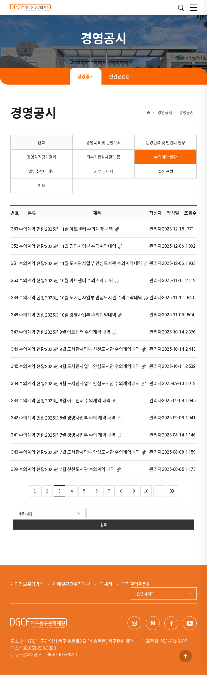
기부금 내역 (103, 171)
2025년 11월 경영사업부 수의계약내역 (80, 246)
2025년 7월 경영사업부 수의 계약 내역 (80, 435)
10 (146, 491)
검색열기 (180, 8)
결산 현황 (165, 171)
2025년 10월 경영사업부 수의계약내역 (80, 315)
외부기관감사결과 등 (103, 157)
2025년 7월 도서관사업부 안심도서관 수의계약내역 (92, 452)
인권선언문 (119, 76)
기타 (41, 186)
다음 (159, 491)
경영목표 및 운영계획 (103, 142)
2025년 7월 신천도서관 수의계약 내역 (80, 469)
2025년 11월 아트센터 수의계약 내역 (79, 229)
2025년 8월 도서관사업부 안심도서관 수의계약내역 (92, 383)
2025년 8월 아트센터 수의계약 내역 (78, 400)
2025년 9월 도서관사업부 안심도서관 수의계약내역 (92, 366)
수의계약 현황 (165, 157)
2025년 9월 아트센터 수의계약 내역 (78, 332)
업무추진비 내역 (41, 171)
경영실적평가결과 (41, 157)
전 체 (41, 142)
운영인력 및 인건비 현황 (165, 142)
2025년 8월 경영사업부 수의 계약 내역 (80, 418)
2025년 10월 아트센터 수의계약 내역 (79, 280)
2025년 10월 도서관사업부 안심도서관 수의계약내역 (93, 297)
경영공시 (85, 76)
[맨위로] (185, 656)
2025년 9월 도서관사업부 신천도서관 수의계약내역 (92, 349)
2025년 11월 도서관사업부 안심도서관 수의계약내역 (93, 263)
